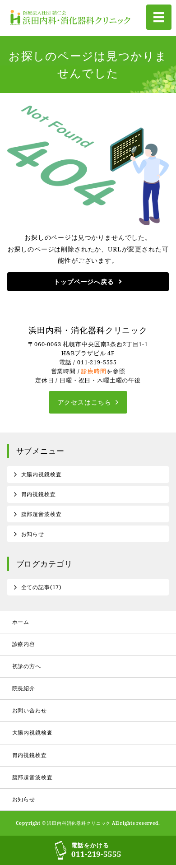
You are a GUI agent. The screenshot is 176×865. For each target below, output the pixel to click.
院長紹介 (23, 688)
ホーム (21, 622)
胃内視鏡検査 (38, 494)
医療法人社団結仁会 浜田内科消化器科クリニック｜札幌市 (72, 18)
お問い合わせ (29, 710)
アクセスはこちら (84, 402)
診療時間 (93, 371)
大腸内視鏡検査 (41, 474)
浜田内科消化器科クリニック (79, 823)
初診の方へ (26, 666)
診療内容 (23, 644)
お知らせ (32, 534)
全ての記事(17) (41, 587)
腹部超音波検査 (41, 514)
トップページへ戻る (84, 281)
